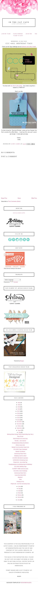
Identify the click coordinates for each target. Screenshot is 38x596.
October (19, 426)
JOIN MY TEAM (6, 34)
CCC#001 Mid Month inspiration (20, 458)
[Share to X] (31, 144)
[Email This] (27, 144)
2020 (19, 404)
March (19, 493)
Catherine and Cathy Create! (28, 46)
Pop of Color (20, 436)
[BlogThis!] (29, 144)
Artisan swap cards (20, 445)
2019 (18, 407)
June (19, 486)
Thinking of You (20, 481)
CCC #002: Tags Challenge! (20, 449)
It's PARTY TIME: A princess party (20, 468)
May (19, 488)
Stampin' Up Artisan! (20, 451)
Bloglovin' (20, 477)
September (19, 428)
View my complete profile (19, 212)
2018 (18, 409)
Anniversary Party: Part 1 (20, 473)
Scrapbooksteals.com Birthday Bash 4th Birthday (20, 464)
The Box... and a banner (20, 440)
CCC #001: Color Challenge (20, 470)
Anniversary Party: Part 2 (20, 453)
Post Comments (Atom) (14, 201)
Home (19, 198)
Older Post (34, 198)
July (19, 432)
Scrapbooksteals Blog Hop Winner (20, 443)
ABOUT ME (29, 34)
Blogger (22, 361)
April (19, 490)
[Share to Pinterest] (34, 144)
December (19, 421)
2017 (18, 411)
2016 (18, 413)
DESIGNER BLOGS (26, 582)
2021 (19, 402)
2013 (18, 419)
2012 (18, 500)
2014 (18, 417)
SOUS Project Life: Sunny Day (20, 438)
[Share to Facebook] (32, 144)
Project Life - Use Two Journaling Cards (20, 483)
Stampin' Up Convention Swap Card (20, 447)
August (19, 430)
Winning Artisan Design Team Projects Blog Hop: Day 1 (20, 434)
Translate (15, 282)
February (19, 495)
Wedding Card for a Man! (20, 455)
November (19, 423)
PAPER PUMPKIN (18, 34)
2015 (18, 415)
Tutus (20, 479)
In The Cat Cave (19, 22)
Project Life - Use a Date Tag (20, 462)
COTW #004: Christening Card (20, 460)
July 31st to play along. (16, 85)
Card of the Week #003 (20, 475)
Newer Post (4, 198)
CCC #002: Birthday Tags (20, 466)
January (19, 497)
